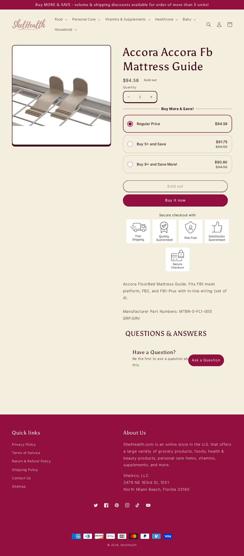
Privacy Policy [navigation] (24, 444)
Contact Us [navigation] (21, 478)
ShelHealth (128, 545)
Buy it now (175, 200)
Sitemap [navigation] (19, 486)
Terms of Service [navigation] (26, 453)
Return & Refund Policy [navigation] (31, 461)
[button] (60, 19)
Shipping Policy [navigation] (25, 470)
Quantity (129, 87)
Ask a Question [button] (206, 360)
